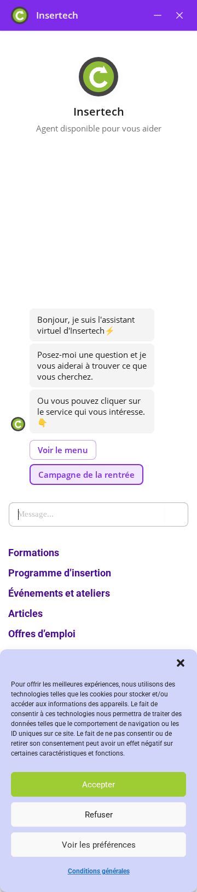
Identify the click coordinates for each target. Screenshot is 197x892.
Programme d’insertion (59, 573)
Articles (25, 613)
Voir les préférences (99, 845)
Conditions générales (99, 871)
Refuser (99, 815)
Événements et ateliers (59, 593)
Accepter (98, 785)
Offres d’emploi (42, 633)
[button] (180, 662)
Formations (33, 552)
